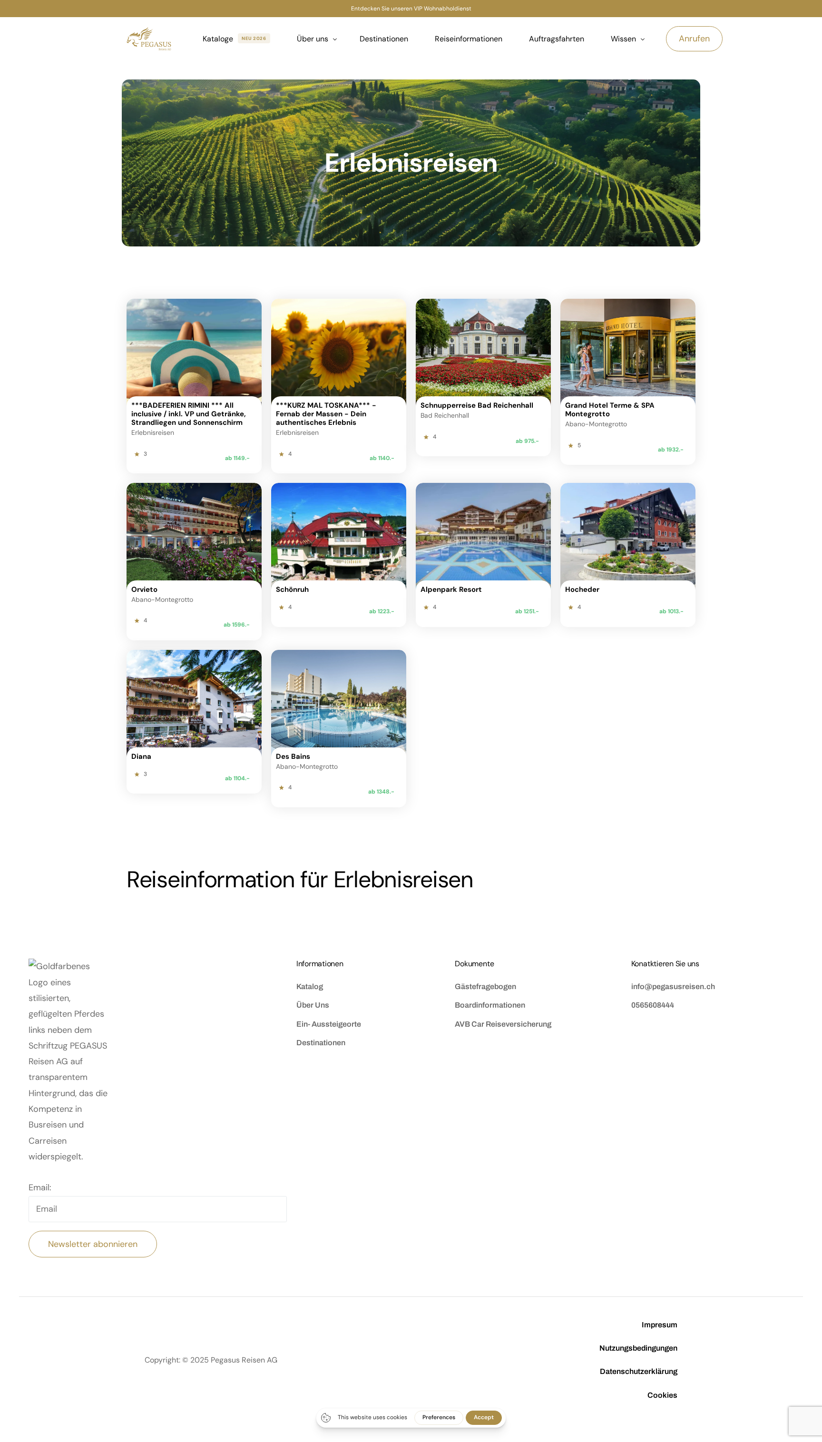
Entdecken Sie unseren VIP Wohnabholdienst (411, 8)
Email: (40, 1187)
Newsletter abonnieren (92, 1244)
